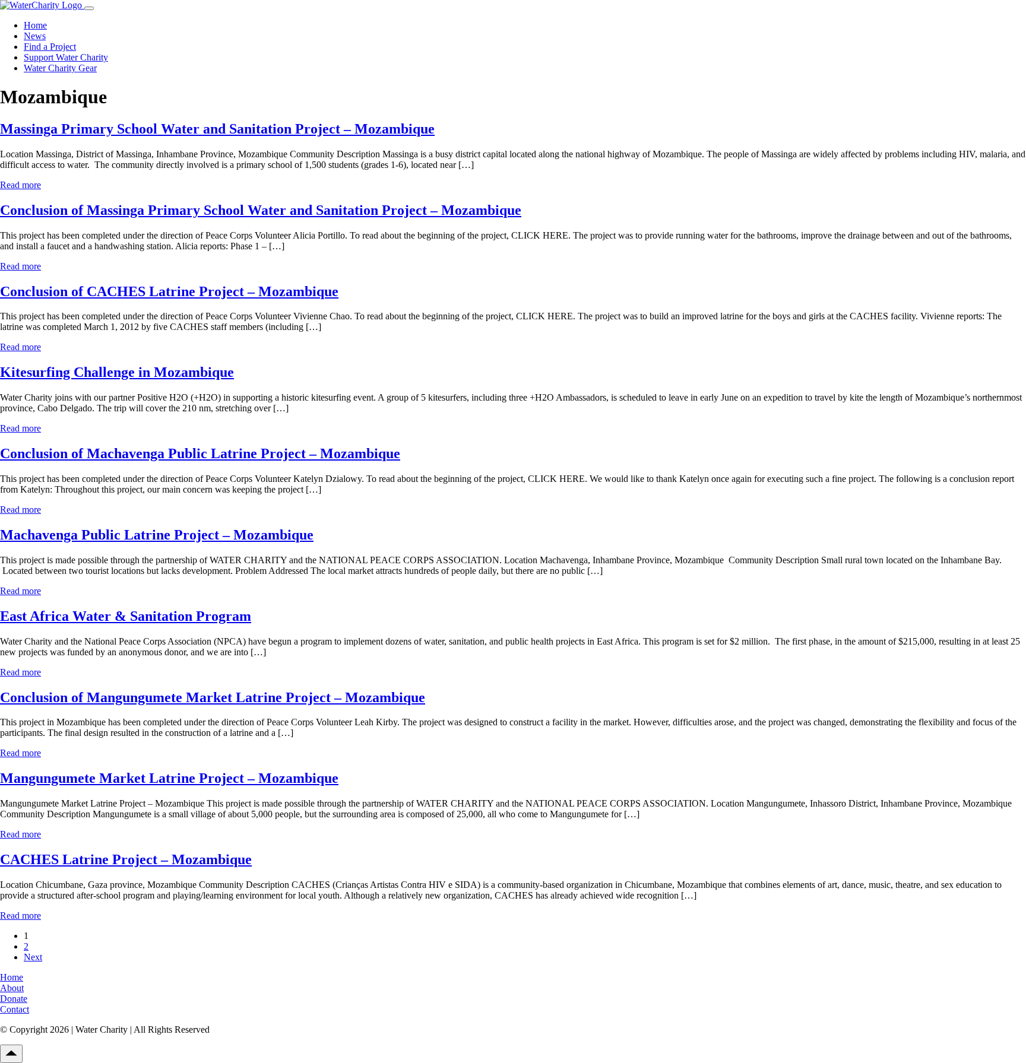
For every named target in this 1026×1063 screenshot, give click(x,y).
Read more (20, 185)
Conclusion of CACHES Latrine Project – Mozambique (169, 291)
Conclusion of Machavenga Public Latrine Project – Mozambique (200, 453)
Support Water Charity (66, 57)
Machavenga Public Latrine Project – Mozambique (157, 534)
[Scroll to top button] (11, 1054)
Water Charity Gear (60, 68)
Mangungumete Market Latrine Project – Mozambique (169, 778)
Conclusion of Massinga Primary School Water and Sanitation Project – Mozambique (260, 210)
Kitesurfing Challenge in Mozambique (117, 372)
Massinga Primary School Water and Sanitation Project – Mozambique (217, 129)
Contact (14, 1009)
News (35, 36)
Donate (13, 999)
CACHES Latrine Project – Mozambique (126, 859)
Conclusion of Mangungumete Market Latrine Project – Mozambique (212, 697)
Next (33, 957)
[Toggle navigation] (89, 8)
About (12, 988)
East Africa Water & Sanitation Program (125, 616)
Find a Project (50, 47)
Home (35, 25)
